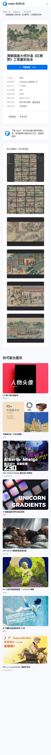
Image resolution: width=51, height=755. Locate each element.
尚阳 (21, 77)
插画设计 (17, 11)
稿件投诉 (36, 102)
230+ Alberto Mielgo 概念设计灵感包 (17, 473)
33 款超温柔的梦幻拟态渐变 (13, 512)
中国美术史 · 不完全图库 (12, 434)
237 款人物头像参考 (10, 395)
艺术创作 (27, 11)
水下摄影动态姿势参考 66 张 (14, 628)
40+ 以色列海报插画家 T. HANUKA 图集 (18, 589)
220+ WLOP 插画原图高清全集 (15, 551)
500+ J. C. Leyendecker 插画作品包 (16, 667)
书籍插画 (12, 116)
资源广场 (6, 11)
